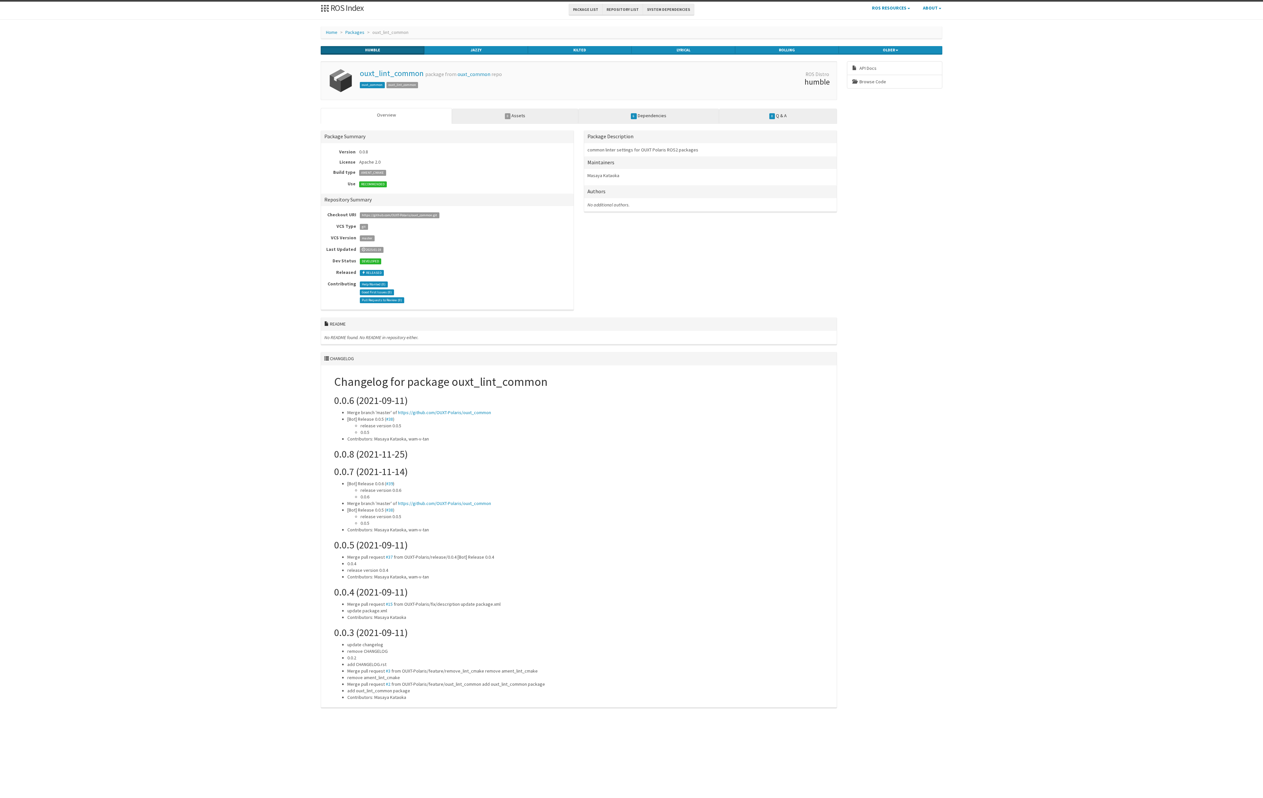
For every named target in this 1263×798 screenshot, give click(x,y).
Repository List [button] (623, 9)
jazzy (476, 49)
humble (372, 49)
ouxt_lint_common (392, 73)
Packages (354, 32)
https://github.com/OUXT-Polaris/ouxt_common (444, 412)
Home (331, 32)
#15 (389, 604)
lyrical (683, 49)
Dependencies (649, 116)
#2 (388, 684)
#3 (388, 671)
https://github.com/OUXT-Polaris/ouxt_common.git (399, 215)
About (931, 8)
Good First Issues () (377, 292)
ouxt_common (474, 74)
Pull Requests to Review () (382, 300)
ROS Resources (889, 8)
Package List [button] (585, 9)
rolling (787, 49)
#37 (389, 557)
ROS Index (346, 7)
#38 (389, 419)
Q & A (779, 116)
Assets (516, 116)
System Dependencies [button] (668, 9)
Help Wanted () (373, 284)
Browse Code (872, 82)
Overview (386, 115)
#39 (389, 484)
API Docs (867, 68)
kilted (579, 49)
